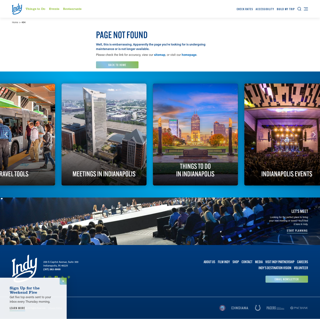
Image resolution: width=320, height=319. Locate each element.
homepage (189, 55)
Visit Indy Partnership (279, 262)
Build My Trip (286, 9)
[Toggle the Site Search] (299, 9)
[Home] (24, 269)
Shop (235, 262)
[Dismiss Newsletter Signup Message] (63, 281)
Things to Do (35, 9)
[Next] (314, 134)
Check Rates (245, 9)
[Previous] (6, 134)
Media (259, 262)
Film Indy (224, 262)
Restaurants (72, 9)
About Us (209, 262)
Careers (302, 262)
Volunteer (301, 268)
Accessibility (265, 9)
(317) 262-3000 (51, 269)
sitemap (159, 55)
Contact (247, 262)
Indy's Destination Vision (274, 268)
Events (54, 9)
